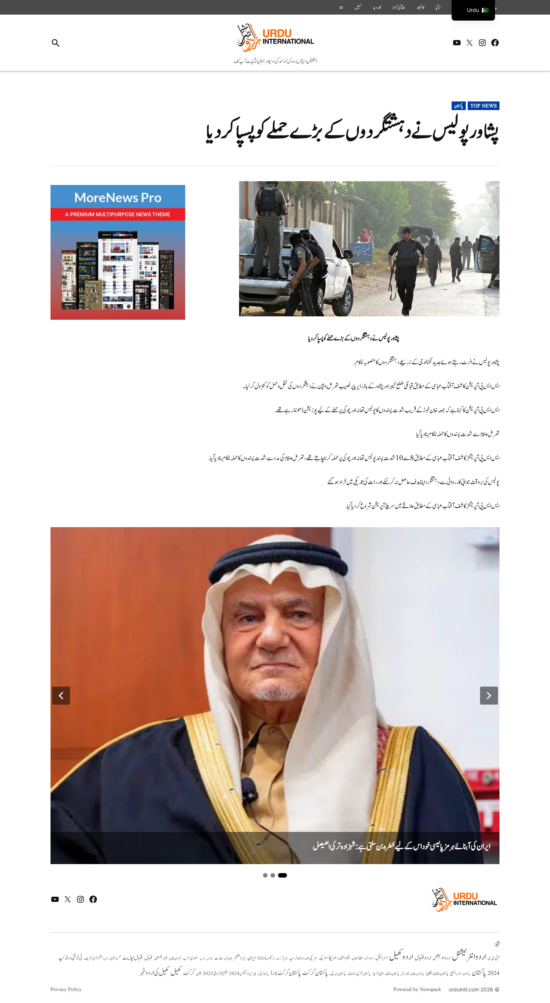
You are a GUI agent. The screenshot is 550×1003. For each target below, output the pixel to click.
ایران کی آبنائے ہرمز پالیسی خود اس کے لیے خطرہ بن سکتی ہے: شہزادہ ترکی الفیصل (402, 846)
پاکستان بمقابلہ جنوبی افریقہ (385, 974)
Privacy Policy (66, 989)
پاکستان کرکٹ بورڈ (285, 973)
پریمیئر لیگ (263, 974)
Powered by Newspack (417, 989)
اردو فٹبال (423, 958)
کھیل (358, 7)
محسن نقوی (115, 958)
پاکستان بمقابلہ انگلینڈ (436, 973)
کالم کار (420, 7)
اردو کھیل (401, 956)
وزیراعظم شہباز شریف (96, 958)
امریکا (332, 958)
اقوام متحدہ (344, 958)
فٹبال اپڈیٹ (132, 958)
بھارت (218, 958)
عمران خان (175, 958)
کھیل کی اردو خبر (154, 973)
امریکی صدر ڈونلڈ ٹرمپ (303, 958)
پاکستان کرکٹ (315, 973)
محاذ (341, 7)
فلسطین (158, 958)
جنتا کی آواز (398, 7)
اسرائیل (381, 958)
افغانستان (357, 958)
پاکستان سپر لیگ (337, 974)
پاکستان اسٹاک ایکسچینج (460, 974)
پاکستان (458, 106)
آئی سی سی (493, 958)
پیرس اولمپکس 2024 (242, 973)
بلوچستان (228, 958)
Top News (483, 106)
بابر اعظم (240, 958)
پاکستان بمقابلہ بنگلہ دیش (412, 974)
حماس (210, 958)
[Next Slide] (489, 696)
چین (198, 973)
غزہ (165, 958)
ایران (251, 958)
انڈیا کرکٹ (282, 958)
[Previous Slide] (61, 696)
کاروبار (377, 7)
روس (202, 958)
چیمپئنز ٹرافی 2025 (215, 973)
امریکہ (322, 958)
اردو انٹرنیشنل (469, 956)
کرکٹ (189, 973)
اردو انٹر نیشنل (441, 958)
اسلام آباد (369, 958)
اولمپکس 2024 (266, 958)
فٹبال (148, 958)
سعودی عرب (191, 958)
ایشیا (438, 7)
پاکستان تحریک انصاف (358, 973)
